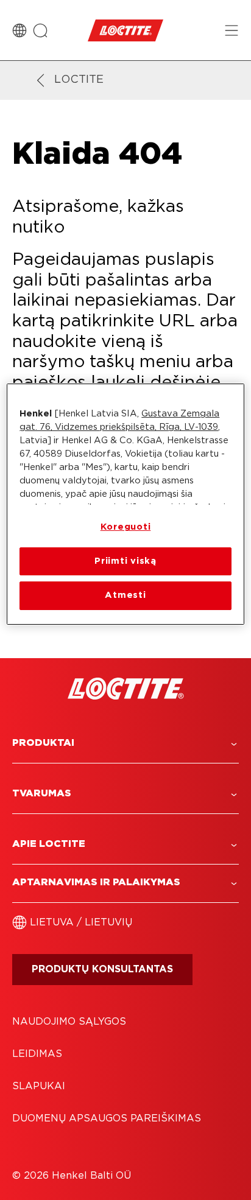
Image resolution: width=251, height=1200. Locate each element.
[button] (125, 743)
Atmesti (125, 595)
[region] (125, 504)
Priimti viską (125, 561)
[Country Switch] (19, 30)
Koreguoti (126, 527)
